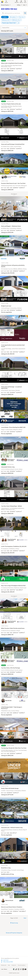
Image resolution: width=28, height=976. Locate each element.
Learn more (5, 960)
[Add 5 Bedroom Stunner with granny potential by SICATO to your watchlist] (26, 236)
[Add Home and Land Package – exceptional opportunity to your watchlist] (26, 358)
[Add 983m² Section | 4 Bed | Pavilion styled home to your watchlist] (26, 599)
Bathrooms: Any (16, 20)
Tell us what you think (8, 961)
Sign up (21, 2)
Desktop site (3, 965)
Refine (5, 17)
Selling (19, 5)
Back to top (15, 923)
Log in (25, 2)
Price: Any (21, 17)
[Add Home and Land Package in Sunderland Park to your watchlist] (26, 115)
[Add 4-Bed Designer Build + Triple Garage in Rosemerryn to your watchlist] (26, 678)
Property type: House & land (9, 22)
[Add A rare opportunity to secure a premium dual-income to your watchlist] (26, 316)
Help (9, 965)
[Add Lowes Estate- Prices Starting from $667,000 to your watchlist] (26, 399)
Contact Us (14, 965)
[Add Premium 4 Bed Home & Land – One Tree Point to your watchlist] (26, 155)
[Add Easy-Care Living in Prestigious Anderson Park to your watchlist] (26, 557)
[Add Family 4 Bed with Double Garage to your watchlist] (26, 760)
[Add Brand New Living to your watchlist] (26, 839)
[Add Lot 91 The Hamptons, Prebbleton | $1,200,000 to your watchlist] (26, 518)
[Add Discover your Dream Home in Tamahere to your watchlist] (26, 878)
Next (25, 918)
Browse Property (5, 5)
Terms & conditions (22, 965)
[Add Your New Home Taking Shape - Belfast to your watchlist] (26, 477)
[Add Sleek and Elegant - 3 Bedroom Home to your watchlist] (26, 197)
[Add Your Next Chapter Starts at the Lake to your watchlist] (26, 75)
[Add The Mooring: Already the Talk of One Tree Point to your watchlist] (26, 719)
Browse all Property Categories (14, 932)
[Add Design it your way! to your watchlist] (26, 277)
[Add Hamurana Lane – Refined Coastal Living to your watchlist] (26, 799)
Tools (24, 5)
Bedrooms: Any (5, 20)
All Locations (13, 17)
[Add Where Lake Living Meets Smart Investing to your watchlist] (26, 34)
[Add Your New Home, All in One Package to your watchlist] (26, 639)
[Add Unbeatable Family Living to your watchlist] (26, 438)
